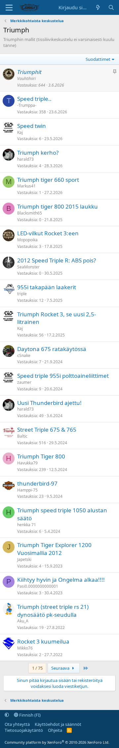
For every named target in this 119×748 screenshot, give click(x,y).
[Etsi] (111, 7)
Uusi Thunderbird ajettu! (49, 403)
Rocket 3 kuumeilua (43, 641)
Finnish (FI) (29, 715)
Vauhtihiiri (26, 78)
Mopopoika (27, 240)
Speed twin (31, 126)
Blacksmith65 (29, 213)
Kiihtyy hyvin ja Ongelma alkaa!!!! (61, 579)
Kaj (20, 132)
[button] (6, 715)
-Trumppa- (26, 105)
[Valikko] (9, 7)
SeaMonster (28, 267)
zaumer (24, 382)
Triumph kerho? (38, 152)
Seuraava (60, 668)
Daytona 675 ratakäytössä (51, 349)
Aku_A (22, 621)
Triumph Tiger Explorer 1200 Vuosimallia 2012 (54, 549)
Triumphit (29, 72)
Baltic (22, 436)
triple (22, 293)
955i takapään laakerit (46, 287)
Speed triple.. (34, 98)
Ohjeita (55, 730)
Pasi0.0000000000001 (37, 586)
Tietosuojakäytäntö (24, 730)
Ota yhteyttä (17, 724)
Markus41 (26, 186)
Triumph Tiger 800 (41, 456)
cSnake (23, 355)
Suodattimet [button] (98, 59)
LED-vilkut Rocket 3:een (48, 233)
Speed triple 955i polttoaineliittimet (63, 375)
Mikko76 (25, 648)
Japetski (24, 559)
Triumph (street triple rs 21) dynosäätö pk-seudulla (53, 610)
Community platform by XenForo (57, 742)
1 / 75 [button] (37, 668)
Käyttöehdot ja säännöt (58, 724)
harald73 (25, 159)
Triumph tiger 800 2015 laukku (57, 206)
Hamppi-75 (27, 490)
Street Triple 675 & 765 (46, 429)
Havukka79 (27, 463)
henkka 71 (26, 525)
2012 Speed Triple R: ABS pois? (56, 260)
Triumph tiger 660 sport (48, 179)
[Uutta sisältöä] (98, 7)
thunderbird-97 (37, 483)
